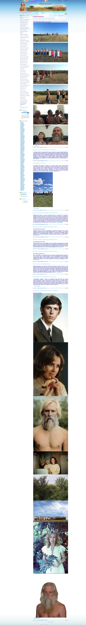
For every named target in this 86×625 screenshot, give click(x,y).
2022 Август (22, 177)
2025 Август (22, 186)
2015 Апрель (22, 145)
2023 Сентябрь (23, 179)
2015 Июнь (22, 146)
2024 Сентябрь (23, 184)
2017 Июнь (22, 158)
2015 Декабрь (23, 148)
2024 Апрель (22, 181)
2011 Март (22, 122)
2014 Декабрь (23, 142)
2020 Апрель (22, 172)
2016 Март (22, 150)
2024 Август (22, 183)
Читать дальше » (36, 145)
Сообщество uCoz (23, 194)
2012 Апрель (22, 125)
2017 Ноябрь (22, 160)
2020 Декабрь (23, 175)
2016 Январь (22, 149)
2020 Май (22, 173)
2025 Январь (22, 185)
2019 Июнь (22, 168)
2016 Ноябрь (22, 154)
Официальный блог (24, 193)
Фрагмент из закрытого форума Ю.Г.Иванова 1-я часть (45, 251)
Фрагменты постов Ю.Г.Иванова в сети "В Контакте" (44, 149)
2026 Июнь (22, 189)
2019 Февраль (23, 167)
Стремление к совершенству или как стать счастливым (45, 290)
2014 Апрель (22, 140)
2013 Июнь (22, 134)
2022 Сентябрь (23, 178)
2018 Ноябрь (22, 165)
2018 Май (22, 163)
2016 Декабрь (23, 155)
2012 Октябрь (23, 129)
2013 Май (22, 133)
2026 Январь (22, 187)
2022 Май (22, 176)
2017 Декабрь (23, 161)
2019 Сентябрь (23, 169)
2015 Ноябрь (22, 147)
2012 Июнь (22, 126)
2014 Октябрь (23, 141)
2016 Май (22, 152)
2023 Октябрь (23, 180)
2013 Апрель (22, 132)
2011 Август (22, 123)
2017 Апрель (22, 156)
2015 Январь (22, 143)
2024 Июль (22, 182)
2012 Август (22, 128)
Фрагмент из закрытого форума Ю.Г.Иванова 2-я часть (45, 239)
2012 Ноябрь (22, 130)
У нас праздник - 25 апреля (39, 163)
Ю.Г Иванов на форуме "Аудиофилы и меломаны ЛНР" (45, 212)
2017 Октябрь (23, 159)
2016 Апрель (22, 151)
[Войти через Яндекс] (44, 1)
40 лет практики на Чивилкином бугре (41, 263)
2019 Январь (22, 166)
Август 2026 (25, 111)
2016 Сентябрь (23, 153)
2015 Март (22, 144)
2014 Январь (22, 138)
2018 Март (22, 162)
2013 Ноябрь (22, 137)
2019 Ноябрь (22, 170)
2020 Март (22, 171)
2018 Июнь (22, 164)
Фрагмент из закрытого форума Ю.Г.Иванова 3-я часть (45, 226)
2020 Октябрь (23, 174)
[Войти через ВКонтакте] (40, 1)
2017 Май (22, 157)
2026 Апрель (22, 188)
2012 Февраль (23, 124)
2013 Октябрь (23, 136)
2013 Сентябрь (23, 135)
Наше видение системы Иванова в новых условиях (44, 276)
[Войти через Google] (45, 1)
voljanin (41, 147)
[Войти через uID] (38, 1)
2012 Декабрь (23, 131)
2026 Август (22, 190)
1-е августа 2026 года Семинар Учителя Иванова (44, 18)
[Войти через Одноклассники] (47, 1)
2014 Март (22, 139)
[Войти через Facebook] (42, 1)
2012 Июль (22, 127)
